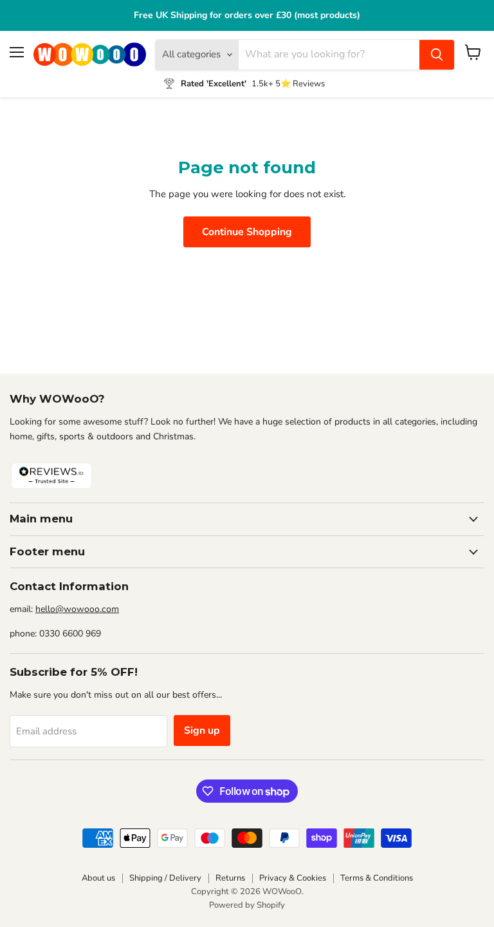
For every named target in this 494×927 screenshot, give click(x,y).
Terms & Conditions (376, 878)
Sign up (202, 730)
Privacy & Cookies (292, 878)
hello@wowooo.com (77, 609)
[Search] (436, 55)
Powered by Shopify (247, 905)
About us (98, 878)
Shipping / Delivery (165, 878)
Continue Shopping (247, 232)
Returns (230, 878)
